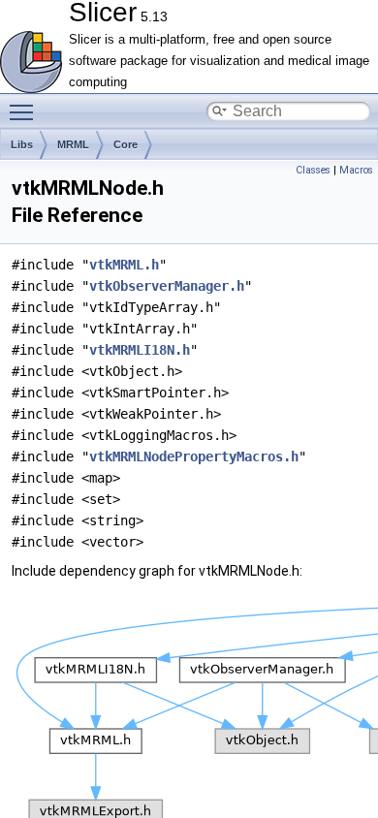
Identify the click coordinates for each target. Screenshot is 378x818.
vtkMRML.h (124, 264)
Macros (356, 170)
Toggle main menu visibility (25, 111)
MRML (73, 144)
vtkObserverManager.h (166, 286)
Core (125, 144)
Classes (313, 170)
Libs (22, 144)
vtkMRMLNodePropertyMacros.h (194, 456)
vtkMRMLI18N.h (139, 350)
